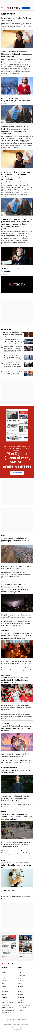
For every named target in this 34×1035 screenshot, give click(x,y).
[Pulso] (25, 955)
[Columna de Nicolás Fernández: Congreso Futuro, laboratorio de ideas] (17, 114)
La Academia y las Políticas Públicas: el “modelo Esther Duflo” (16, 19)
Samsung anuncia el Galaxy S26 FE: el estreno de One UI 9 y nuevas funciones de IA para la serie (16, 761)
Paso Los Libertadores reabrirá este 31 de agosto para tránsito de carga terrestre (16, 567)
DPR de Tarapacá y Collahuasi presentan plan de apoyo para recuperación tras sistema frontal (17, 540)
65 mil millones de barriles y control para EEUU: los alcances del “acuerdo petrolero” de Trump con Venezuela (16, 853)
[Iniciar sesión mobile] (32, 8)
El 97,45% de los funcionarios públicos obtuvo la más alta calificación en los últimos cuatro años (13, 365)
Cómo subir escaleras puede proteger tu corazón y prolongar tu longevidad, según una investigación (14, 357)
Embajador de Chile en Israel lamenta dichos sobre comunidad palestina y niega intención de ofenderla (13, 334)
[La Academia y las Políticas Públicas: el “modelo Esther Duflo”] (17, 39)
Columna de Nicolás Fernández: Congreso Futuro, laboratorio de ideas (15, 100)
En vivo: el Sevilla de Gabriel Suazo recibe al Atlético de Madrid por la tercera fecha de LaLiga (14, 680)
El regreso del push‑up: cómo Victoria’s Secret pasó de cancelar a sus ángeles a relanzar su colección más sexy (16, 636)
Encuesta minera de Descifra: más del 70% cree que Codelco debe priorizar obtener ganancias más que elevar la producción (15, 623)
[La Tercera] (9, 955)
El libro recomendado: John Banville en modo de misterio (16, 805)
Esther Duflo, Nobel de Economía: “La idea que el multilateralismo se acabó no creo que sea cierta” (16, 54)
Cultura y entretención (9, 768)
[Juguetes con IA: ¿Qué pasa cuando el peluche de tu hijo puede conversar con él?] (17, 878)
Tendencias (5, 631)
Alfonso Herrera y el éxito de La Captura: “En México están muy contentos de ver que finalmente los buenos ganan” (15, 798)
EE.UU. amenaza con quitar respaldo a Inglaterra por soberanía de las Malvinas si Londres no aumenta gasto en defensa (16, 844)
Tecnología (5, 723)
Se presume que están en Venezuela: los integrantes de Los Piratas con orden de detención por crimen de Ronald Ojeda (16, 575)
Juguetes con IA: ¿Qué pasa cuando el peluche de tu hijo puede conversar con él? (16, 865)
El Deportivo (5, 675)
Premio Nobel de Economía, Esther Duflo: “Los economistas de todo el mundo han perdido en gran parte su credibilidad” (15, 130)
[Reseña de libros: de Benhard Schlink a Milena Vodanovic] (17, 784)
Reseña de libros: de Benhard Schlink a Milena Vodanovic (16, 772)
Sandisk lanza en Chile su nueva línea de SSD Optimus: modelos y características (15, 755)
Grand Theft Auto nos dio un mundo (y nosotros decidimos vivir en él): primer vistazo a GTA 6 (16, 728)
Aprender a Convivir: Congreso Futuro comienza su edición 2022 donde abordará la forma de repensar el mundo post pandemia (16, 175)
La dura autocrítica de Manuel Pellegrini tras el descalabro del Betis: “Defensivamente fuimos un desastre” (16, 716)
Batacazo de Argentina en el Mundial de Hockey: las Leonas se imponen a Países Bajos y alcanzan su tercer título (16, 708)
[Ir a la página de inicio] (13, 8)
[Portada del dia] (17, 440)
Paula (3, 860)
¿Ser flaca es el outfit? (8, 891)
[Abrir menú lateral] (2, 8)
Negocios (4, 582)
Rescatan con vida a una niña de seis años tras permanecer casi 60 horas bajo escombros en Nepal (16, 817)
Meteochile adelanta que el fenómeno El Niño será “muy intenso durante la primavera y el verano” (14, 341)
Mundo (3, 812)
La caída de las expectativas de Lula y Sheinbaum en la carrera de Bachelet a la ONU (13, 373)
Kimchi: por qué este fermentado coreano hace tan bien (15, 898)
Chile (3, 535)
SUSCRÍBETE (17, 473)
